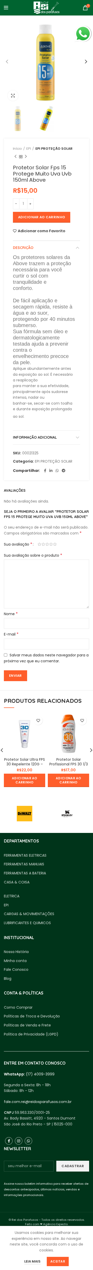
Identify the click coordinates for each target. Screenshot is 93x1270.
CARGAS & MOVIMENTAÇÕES (29, 914)
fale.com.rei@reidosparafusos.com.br (38, 1101)
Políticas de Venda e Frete (27, 1025)
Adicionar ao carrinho (41, 217)
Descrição (23, 247)
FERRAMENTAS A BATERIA (25, 873)
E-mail (11, 634)
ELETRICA (11, 896)
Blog (7, 978)
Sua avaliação (18, 544)
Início (17, 148)
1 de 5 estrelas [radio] (39, 544)
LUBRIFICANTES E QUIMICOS (27, 923)
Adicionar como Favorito (41, 231)
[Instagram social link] (18, 1141)
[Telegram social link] (63, 470)
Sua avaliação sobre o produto (33, 555)
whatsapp (83, 28)
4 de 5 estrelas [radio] (51, 544)
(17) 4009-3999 (40, 1074)
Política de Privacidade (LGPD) (31, 1034)
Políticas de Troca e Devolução (32, 1016)
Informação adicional (35, 437)
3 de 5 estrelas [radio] (47, 544)
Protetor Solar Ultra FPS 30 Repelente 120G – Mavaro (24, 764)
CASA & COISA (16, 882)
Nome (11, 614)
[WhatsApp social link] (57, 470)
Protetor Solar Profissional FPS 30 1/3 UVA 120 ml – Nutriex (68, 764)
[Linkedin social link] (51, 470)
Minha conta (15, 960)
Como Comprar (18, 1007)
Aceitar (57, 1261)
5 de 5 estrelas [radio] (55, 544)
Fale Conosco (16, 969)
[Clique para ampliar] (13, 95)
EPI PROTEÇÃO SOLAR (54, 148)
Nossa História (16, 951)
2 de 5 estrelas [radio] (43, 544)
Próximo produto (25, 156)
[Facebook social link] (45, 470)
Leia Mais (32, 1261)
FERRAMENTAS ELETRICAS (25, 855)
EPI (28, 148)
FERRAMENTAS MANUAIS (24, 864)
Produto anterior (15, 156)
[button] (24, 780)
